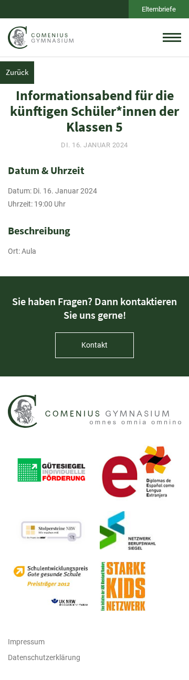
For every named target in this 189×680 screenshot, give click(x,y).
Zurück (17, 72)
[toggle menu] (172, 37)
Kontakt (94, 345)
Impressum (26, 642)
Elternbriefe (159, 9)
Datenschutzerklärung (44, 657)
